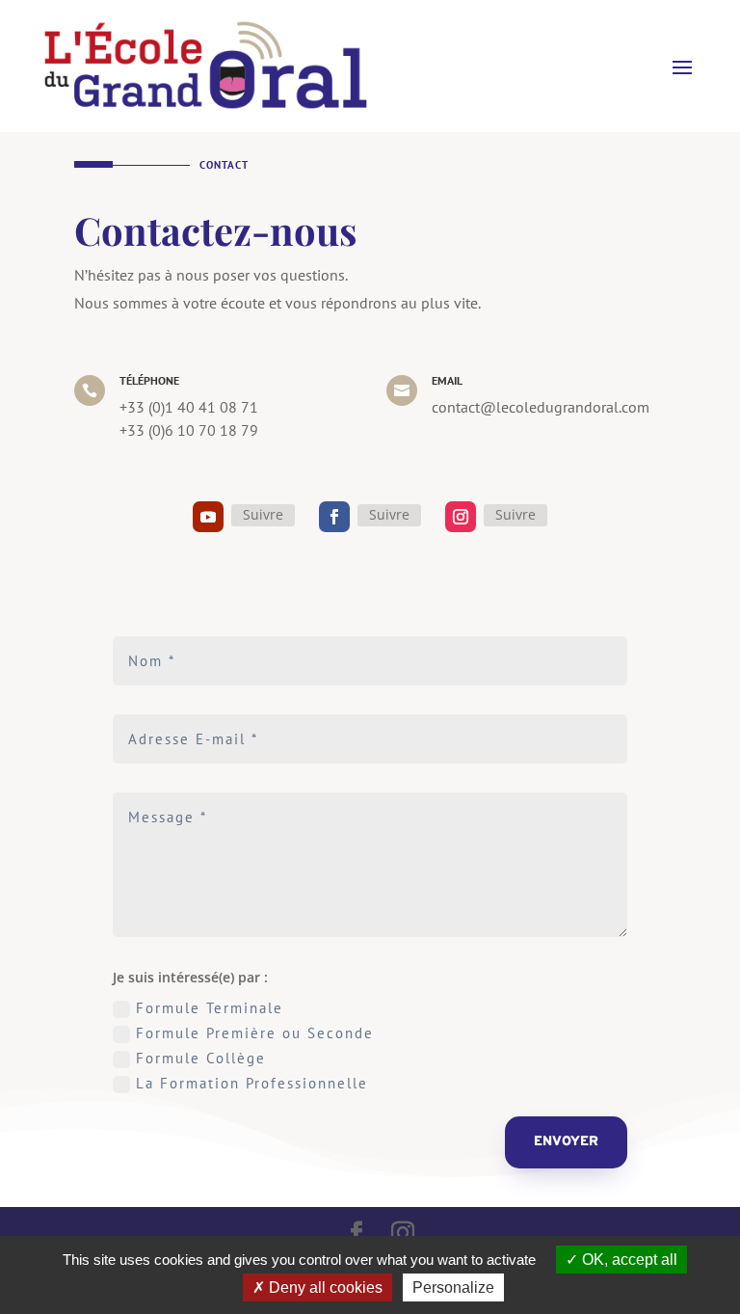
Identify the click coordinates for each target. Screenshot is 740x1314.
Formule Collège (201, 1058)
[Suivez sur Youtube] (208, 516)
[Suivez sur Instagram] (460, 516)
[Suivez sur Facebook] (334, 516)
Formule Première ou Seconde (255, 1033)
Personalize (453, 1287)
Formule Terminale (209, 1008)
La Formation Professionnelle (252, 1083)
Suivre (263, 514)
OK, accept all (627, 1259)
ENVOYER (566, 1142)
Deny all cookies (324, 1287)
